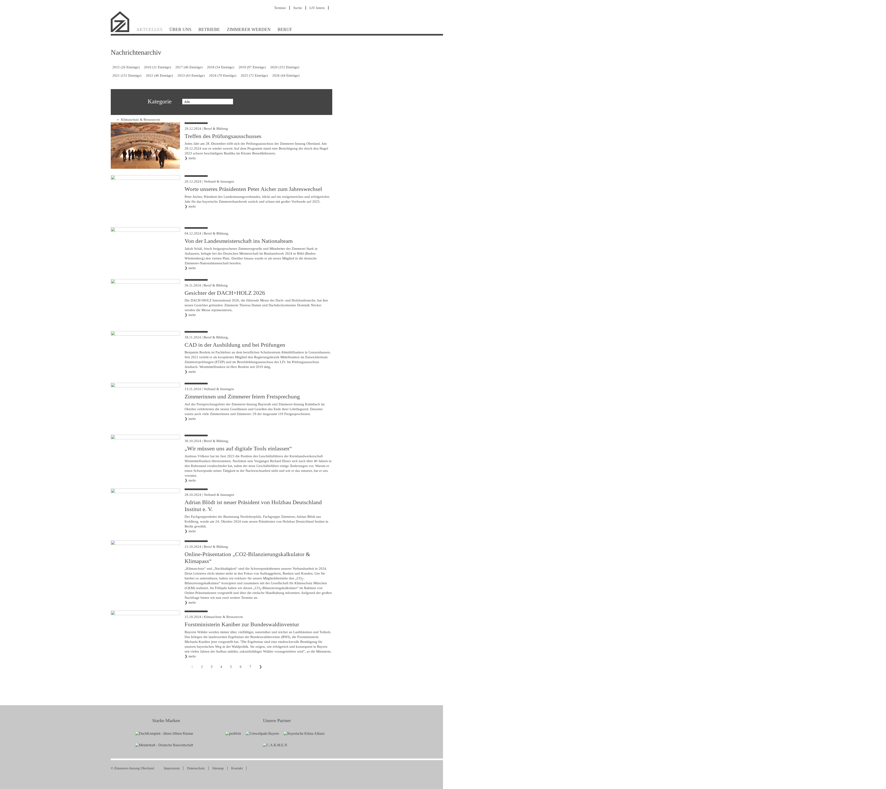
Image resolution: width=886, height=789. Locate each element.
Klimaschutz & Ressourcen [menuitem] (140, 119)
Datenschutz (196, 768)
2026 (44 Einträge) (285, 75)
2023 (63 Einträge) (191, 75)
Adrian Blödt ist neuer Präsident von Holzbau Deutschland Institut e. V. (253, 505)
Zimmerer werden (249, 29)
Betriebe (209, 29)
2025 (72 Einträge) (254, 75)
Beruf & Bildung (216, 128)
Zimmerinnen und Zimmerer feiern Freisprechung (242, 396)
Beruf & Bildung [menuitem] (133, 113)
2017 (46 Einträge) (189, 67)
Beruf (285, 29)
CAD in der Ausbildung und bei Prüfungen (235, 345)
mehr (192, 158)
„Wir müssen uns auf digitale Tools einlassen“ (238, 448)
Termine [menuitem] (280, 8)
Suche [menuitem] (297, 8)
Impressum (172, 768)
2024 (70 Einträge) (222, 75)
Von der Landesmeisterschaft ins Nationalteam (239, 241)
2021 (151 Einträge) (126, 75)
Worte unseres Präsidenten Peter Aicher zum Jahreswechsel (253, 189)
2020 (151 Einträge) (284, 67)
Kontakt (237, 768)
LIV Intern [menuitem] (317, 8)
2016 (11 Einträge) (157, 67)
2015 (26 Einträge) (126, 67)
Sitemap (218, 768)
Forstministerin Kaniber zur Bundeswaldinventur (242, 624)
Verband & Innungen (219, 181)
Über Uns (180, 29)
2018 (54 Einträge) (220, 67)
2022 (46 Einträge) (159, 75)
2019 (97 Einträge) (252, 67)
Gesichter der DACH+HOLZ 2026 (225, 293)
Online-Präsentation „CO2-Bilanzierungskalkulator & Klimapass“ (247, 557)
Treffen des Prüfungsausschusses (223, 136)
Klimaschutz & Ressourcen (223, 617)
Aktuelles (149, 29)
